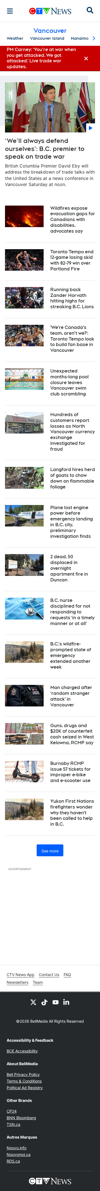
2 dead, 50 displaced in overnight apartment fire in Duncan (69, 568)
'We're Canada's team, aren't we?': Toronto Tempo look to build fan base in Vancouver (72, 339)
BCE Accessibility (22, 1051)
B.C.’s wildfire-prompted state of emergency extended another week (70, 655)
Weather (15, 38)
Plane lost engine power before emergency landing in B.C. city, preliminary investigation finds (71, 522)
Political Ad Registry (25, 1087)
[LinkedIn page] (66, 1002)
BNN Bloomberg (21, 1117)
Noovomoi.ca (19, 1154)
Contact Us (49, 974)
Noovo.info (16, 1147)
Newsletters (17, 982)
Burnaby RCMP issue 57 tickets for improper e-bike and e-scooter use (70, 772)
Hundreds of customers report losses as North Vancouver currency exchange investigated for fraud (72, 432)
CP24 (12, 1111)
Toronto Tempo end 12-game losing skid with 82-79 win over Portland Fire (72, 260)
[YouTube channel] (55, 1002)
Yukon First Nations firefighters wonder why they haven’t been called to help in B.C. (72, 813)
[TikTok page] (44, 1002)
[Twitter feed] (33, 1002)
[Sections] (10, 11)
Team (38, 982)
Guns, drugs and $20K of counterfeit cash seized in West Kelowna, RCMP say (72, 734)
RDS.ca (13, 1161)
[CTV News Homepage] (50, 11)
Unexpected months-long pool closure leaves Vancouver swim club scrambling (69, 382)
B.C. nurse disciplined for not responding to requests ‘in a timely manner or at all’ (72, 612)
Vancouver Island (47, 38)
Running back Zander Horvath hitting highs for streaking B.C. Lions (72, 298)
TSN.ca (13, 1124)
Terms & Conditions (24, 1081)
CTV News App (20, 974)
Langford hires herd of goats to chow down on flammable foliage (72, 478)
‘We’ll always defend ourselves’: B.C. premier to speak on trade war (44, 148)
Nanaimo (80, 38)
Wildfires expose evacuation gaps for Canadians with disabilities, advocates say (72, 220)
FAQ (67, 974)
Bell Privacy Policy (23, 1074)
